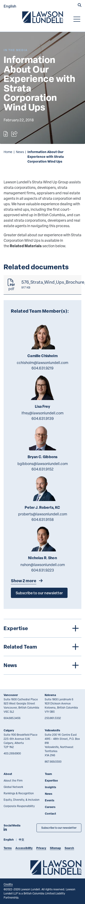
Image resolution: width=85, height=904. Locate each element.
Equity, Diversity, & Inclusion (21, 799)
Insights (50, 787)
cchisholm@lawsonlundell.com (42, 362)
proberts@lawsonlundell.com (42, 514)
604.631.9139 (43, 418)
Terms (8, 848)
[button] (79, 5)
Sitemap (55, 848)
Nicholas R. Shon (42, 557)
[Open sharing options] (14, 134)
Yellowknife (52, 730)
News (20, 152)
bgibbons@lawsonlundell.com (42, 463)
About (8, 774)
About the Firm (13, 780)
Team (48, 774)
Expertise (51, 780)
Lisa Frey (42, 406)
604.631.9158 (43, 519)
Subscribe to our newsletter (39, 592)
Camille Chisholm (42, 355)
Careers (50, 807)
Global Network (13, 787)
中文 (21, 840)
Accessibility (24, 848)
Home (8, 152)
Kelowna (50, 695)
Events (49, 800)
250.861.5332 (53, 718)
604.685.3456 (12, 718)
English (10, 6)
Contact (50, 814)
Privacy (41, 848)
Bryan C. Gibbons (43, 456)
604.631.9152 (42, 469)
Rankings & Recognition (19, 793)
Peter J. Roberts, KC (42, 507)
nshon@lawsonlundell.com (42, 564)
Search (69, 848)
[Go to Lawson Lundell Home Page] (42, 17)
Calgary (9, 730)
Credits (8, 884)
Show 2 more (23, 581)
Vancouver (11, 695)
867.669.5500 (53, 761)
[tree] (42, 647)
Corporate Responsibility (19, 806)
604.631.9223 (42, 570)
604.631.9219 (42, 368)
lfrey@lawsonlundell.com (42, 413)
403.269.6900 (12, 753)
